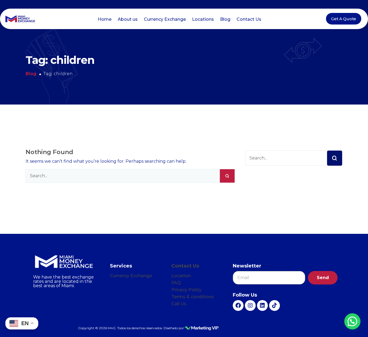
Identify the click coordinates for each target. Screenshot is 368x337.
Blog (225, 19)
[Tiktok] (274, 305)
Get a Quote (343, 18)
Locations (203, 19)
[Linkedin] (262, 305)
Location (181, 275)
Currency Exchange (165, 19)
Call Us (178, 303)
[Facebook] (238, 305)
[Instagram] (250, 305)
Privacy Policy (186, 289)
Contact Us (249, 19)
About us (128, 19)
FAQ (176, 282)
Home (105, 19)
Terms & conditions (192, 296)
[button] (352, 321)
